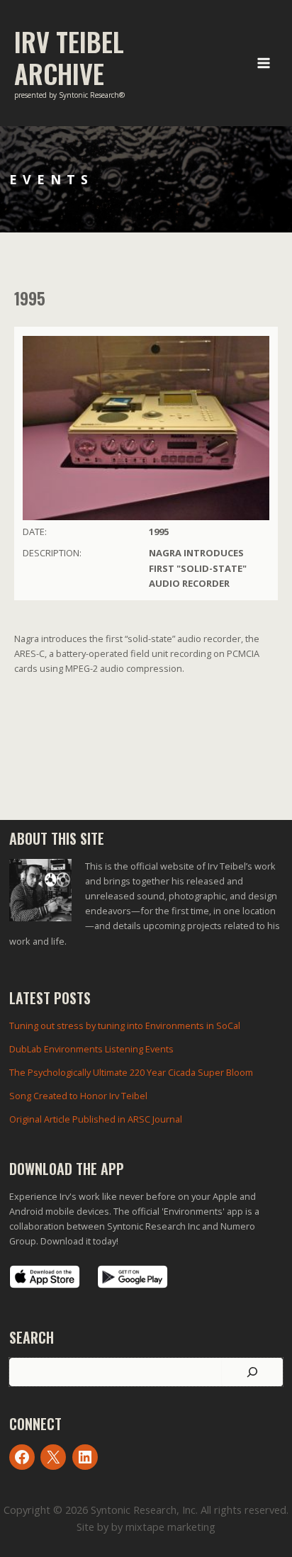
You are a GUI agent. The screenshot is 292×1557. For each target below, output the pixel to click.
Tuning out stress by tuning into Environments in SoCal (124, 1025)
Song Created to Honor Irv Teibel (78, 1095)
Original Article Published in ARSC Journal (95, 1119)
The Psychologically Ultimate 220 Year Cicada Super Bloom (131, 1072)
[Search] (252, 1372)
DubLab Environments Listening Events (91, 1048)
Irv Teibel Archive (69, 57)
